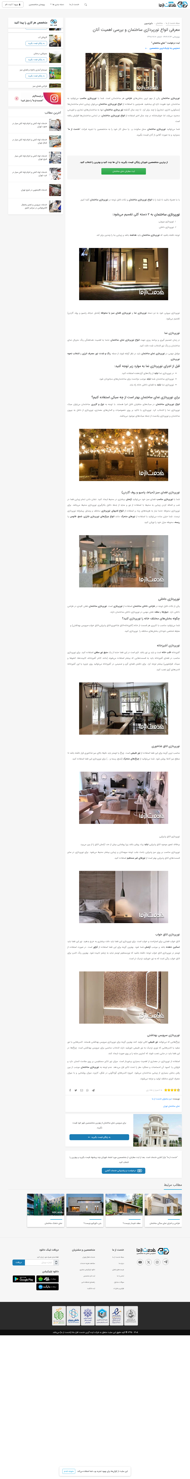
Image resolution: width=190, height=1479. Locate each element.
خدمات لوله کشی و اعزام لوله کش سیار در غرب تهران (29, 174)
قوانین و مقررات (118, 1288)
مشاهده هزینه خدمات (87, 1263)
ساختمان (159, 23)
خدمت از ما (74, 4)
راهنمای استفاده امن (88, 1282)
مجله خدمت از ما (173, 23)
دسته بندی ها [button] (58, 4)
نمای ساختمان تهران (171, 1106)
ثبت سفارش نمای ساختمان (124, 171)
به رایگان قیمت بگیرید (100, 1137)
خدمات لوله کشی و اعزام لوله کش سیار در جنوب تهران (29, 125)
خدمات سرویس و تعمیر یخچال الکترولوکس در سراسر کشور (34, 206)
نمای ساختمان (158, 43)
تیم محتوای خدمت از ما (162, 1098)
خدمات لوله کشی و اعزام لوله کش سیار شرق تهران (31, 157)
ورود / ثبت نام (11, 4)
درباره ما (121, 1263)
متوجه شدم (69, 1471)
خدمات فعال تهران (89, 1257)
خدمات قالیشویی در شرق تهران (34, 190)
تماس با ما (120, 1276)
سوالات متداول (119, 1282)
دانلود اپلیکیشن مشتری (87, 1269)
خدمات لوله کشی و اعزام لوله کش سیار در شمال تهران (29, 141)
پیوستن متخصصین (37, 4)
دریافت (19, 1262)
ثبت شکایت (91, 1288)
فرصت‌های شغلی (118, 1269)
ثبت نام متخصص (89, 1276)
